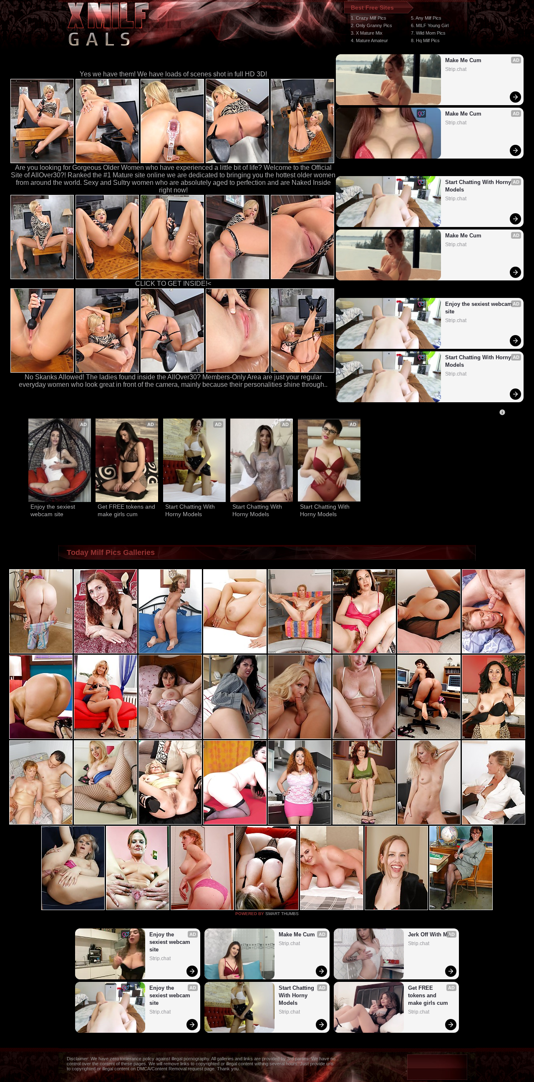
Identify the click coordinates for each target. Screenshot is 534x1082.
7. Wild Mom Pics (428, 32)
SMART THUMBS (282, 913)
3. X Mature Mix (367, 32)
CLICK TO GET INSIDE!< (173, 283)
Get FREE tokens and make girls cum (127, 510)
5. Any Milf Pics (426, 17)
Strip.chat (455, 69)
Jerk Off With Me (429, 934)
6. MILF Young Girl (429, 25)
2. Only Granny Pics (371, 25)
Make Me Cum (463, 60)
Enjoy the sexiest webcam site (479, 308)
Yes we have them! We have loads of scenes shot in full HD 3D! (173, 74)
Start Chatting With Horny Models (479, 186)
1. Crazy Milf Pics (368, 17)
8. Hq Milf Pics (425, 40)
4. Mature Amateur (369, 40)
